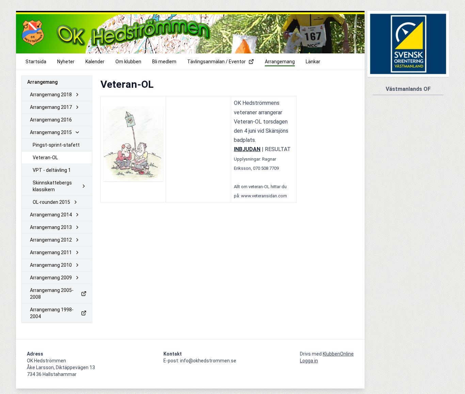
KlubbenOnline (338, 354)
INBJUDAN (247, 149)
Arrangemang (42, 82)
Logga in (309, 360)
